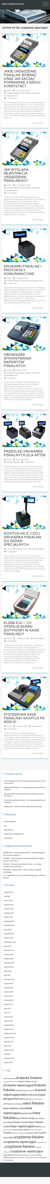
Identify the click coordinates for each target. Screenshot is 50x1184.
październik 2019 (10, 942)
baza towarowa (9, 1078)
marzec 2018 (8, 983)
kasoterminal (26, 1113)
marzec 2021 (8, 917)
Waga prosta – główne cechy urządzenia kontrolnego (23, 806)
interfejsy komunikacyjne (13, 1104)
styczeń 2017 (8, 1021)
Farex (33, 1099)
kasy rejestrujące (22, 1126)
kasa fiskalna (33, 1103)
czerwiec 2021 (9, 913)
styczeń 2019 (8, 954)
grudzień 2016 (9, 1025)
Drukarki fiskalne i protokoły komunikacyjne (22, 270)
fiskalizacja (38, 1099)
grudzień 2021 (9, 905)
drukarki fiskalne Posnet (24, 1090)
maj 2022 (7, 896)
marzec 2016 (8, 1062)
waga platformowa (24, 1155)
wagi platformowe (19, 1157)
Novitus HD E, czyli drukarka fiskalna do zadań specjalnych (22, 539)
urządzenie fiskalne (20, 1146)
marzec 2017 (8, 1017)
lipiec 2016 (7, 1046)
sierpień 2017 (8, 1004)
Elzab (20, 1099)
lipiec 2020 (7, 929)
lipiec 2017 (7, 1008)
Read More (38, 123)
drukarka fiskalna (29, 1078)
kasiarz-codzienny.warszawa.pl (13, 4)
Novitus (38, 1126)
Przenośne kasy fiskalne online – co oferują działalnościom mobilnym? (25, 801)
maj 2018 (7, 975)
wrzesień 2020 (9, 925)
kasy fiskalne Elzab (25, 1118)
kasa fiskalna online (14, 1108)
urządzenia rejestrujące (19, 1142)
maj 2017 (7, 1013)
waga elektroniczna (11, 1155)
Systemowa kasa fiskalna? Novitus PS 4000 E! (24, 718)
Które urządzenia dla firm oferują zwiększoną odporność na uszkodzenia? (25, 782)
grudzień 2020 (9, 921)
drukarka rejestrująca (18, 1085)
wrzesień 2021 (9, 909)
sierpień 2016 (8, 1042)
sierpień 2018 (8, 967)
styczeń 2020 (8, 938)
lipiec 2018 (7, 971)
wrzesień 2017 (9, 1000)
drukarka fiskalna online (10, 1081)
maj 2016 (7, 1054)
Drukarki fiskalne (13, 93)
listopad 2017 (8, 996)
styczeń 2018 (8, 988)
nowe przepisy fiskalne (21, 1130)
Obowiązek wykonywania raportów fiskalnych (17, 360)
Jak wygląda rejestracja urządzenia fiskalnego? (16, 175)
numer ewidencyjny (35, 1130)
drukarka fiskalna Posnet (28, 1081)
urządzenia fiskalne (29, 1137)
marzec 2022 (8, 900)
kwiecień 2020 (9, 934)
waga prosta (33, 1155)
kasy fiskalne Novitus (18, 1122)
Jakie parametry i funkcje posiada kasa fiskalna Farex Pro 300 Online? (24, 795)
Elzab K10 (27, 1099)
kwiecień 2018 (9, 979)
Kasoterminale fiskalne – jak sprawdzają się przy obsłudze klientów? (24, 789)
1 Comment (12, 98)
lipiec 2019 (7, 946)
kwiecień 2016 (9, 1058)
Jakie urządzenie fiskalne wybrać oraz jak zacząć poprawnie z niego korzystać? (22, 78)
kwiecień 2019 (9, 950)
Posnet (7, 1132)
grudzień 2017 (9, 992)
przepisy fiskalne (32, 1133)
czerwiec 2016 (9, 1050)
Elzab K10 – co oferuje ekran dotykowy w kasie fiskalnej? (21, 628)
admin (9, 91)
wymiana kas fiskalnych (32, 1157)
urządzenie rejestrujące (26, 1151)
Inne (5, 826)
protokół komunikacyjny (18, 1133)
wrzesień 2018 (9, 963)
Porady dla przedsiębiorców (32, 281)
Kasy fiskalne (26, 93)
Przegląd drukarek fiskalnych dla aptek (25, 453)
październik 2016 (10, 1033)
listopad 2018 (8, 959)
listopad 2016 (8, 1029)
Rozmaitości (8, 838)
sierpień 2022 (8, 892)
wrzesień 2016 (9, 1037)
